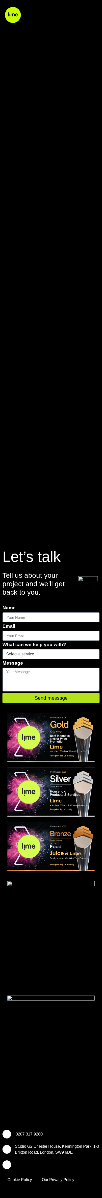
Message (12, 663)
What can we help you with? (34, 644)
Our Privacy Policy (58, 1180)
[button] (93, 15)
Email (8, 626)
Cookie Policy (19, 1180)
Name (9, 607)
